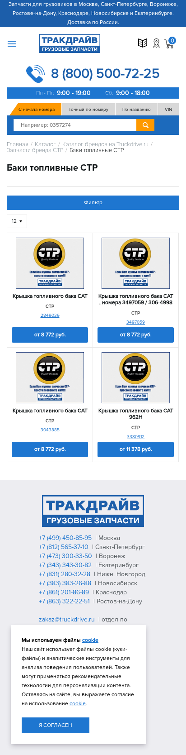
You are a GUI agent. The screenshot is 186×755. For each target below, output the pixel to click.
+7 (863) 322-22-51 (65, 601)
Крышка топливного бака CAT (50, 296)
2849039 (50, 315)
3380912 (135, 437)
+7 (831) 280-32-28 (65, 574)
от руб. (50, 334)
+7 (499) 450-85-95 (66, 538)
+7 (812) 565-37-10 (64, 547)
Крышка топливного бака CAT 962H (135, 414)
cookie (90, 640)
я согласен (55, 725)
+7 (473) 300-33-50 (66, 556)
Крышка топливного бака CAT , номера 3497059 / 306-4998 (135, 299)
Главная (17, 145)
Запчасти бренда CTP (35, 150)
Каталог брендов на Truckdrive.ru (105, 145)
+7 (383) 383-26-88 (66, 583)
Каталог (45, 145)
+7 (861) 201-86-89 (65, 592)
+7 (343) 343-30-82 (66, 565)
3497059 (135, 322)
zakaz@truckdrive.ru (68, 619)
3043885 (50, 430)
